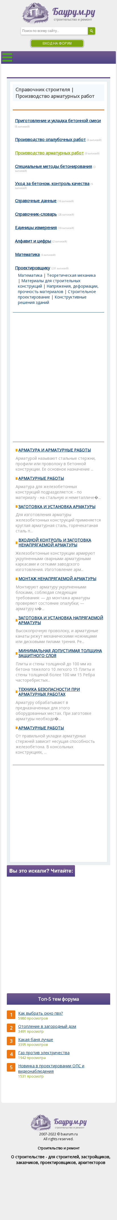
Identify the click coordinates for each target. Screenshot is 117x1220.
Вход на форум (57, 43)
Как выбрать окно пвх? (40, 1013)
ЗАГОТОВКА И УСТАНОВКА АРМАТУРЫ (56, 506)
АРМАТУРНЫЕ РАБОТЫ (41, 478)
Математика (27, 254)
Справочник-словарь (36, 214)
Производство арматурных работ (49, 153)
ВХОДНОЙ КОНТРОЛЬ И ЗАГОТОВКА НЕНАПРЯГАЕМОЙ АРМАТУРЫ (54, 542)
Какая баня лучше (35, 1039)
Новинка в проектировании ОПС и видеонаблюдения (51, 1068)
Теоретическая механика (71, 275)
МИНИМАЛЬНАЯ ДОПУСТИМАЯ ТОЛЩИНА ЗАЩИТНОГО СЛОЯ (60, 653)
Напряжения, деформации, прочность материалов (58, 288)
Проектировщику (32, 267)
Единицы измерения (36, 227)
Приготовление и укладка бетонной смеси (58, 120)
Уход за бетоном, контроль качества (52, 183)
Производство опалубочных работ (50, 139)
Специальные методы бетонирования (53, 166)
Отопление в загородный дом (47, 1026)
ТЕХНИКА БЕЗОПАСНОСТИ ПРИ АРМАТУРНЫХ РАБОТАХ (49, 691)
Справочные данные (36, 200)
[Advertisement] (58, 377)
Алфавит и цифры (33, 241)
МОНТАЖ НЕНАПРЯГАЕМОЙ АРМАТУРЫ (57, 578)
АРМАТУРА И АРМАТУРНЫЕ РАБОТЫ (54, 450)
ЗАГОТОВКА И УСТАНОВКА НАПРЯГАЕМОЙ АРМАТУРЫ (60, 620)
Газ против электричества (44, 1052)
